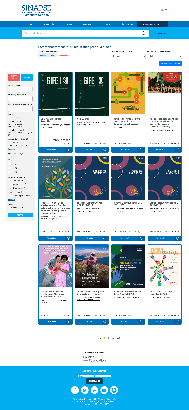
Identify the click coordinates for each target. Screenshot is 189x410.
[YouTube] (104, 390)
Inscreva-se (94, 381)
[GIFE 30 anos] (92, 94)
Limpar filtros (63, 55)
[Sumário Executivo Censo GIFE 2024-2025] (128, 178)
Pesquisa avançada (158, 34)
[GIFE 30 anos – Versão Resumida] (55, 94)
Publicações (50, 25)
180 (118, 338)
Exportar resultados (170, 63)
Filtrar (27, 77)
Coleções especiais (126, 25)
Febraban (135, 298)
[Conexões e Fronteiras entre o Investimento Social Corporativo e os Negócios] (128, 94)
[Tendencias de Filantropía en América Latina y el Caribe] (92, 266)
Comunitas (121, 127)
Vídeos (69, 25)
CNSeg (128, 298)
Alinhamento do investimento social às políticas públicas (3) (17, 124)
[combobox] (20, 99)
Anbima (120, 298)
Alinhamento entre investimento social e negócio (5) (20, 132)
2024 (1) (13, 164)
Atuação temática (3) (19, 139)
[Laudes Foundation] (94, 359)
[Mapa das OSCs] (114, 390)
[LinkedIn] (94, 390)
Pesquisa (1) (17, 192)
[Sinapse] (36, 11)
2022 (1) (13, 157)
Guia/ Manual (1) (19, 184)
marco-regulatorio (48, 55)
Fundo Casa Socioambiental (164, 130)
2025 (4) (13, 168)
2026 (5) (13, 172)
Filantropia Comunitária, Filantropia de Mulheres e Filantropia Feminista (52, 294)
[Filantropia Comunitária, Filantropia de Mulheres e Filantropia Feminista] (55, 266)
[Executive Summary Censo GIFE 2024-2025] (92, 178)
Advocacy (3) (15, 118)
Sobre (31, 25)
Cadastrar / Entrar (152, 25)
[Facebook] (75, 390)
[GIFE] (158, 10)
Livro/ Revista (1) (19, 188)
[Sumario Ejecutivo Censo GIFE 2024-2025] (164, 178)
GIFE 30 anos (83, 119)
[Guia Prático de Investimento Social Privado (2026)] (128, 266)
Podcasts (87, 25)
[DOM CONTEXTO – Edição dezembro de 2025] (164, 266)
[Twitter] (85, 390)
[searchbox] (10, 98)
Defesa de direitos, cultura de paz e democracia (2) (22, 144)
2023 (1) (13, 160)
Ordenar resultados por (122, 52)
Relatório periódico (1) (21, 196)
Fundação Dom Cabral (162, 298)
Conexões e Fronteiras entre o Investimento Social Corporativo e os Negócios (128, 121)
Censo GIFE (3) (16, 207)
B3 (124, 298)
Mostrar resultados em (158, 52)
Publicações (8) (16, 180)
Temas (107, 25)
